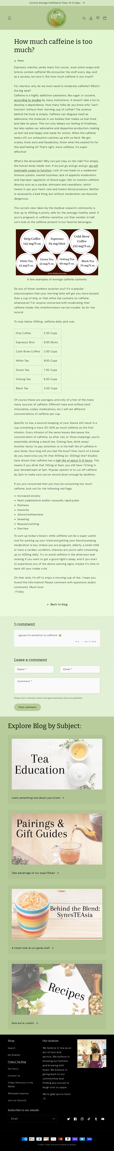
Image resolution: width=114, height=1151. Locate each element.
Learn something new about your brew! (36, 797)
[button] (9, 18)
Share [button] (21, 60)
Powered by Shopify (68, 1145)
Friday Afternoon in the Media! (20, 1084)
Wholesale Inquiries (18, 1093)
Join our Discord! (17, 1100)
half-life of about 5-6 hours (74, 460)
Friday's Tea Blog (17, 1061)
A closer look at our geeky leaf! (31, 948)
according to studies (27, 100)
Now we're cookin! (23, 1023)
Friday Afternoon (52, 1145)
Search (11, 1048)
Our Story (13, 1068)
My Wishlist (14, 1055)
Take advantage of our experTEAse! (33, 873)
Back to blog (59, 604)
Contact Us (14, 1075)
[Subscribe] (53, 1118)
